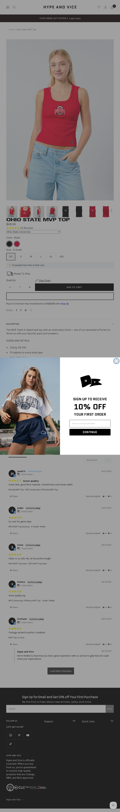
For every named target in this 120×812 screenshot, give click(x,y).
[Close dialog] (116, 361)
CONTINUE (90, 432)
